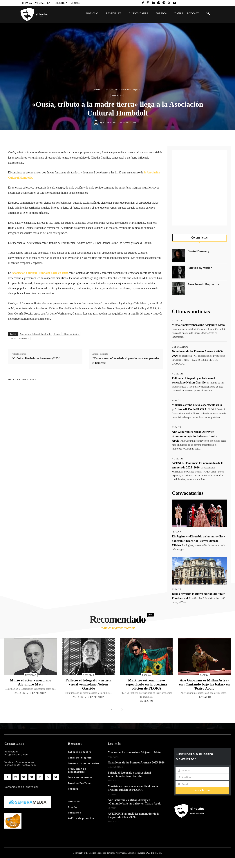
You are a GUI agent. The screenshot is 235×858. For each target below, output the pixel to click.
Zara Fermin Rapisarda (203, 284)
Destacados (180, 347)
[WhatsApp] (124, 137)
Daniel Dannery (198, 251)
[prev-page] (112, 710)
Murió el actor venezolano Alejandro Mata (198, 324)
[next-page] (121, 710)
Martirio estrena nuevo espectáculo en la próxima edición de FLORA (146, 684)
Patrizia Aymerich (200, 267)
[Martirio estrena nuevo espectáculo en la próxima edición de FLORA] (146, 656)
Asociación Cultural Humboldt (35, 334)
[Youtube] (174, 3)
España (177, 400)
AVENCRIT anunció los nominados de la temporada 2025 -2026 (133, 815)
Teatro (12, 338)
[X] (169, 3)
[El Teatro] (97, 122)
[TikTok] (40, 777)
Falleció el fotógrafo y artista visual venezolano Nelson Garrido (88, 684)
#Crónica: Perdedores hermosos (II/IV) (36, 358)
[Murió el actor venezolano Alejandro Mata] (30, 656)
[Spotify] (158, 3)
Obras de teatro (71, 334)
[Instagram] (148, 3)
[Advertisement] (199, 187)
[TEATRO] (34, 14)
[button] (208, 13)
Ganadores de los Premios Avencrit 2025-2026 (136, 762)
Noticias (97, 89)
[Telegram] (164, 3)
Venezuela (24, 338)
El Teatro (109, 123)
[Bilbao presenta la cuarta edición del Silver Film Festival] (199, 571)
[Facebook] (142, 3)
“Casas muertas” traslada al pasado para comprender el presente (125, 360)
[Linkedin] (153, 3)
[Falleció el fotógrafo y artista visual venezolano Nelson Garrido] (88, 656)
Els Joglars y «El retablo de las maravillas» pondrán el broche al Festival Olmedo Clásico (198, 541)
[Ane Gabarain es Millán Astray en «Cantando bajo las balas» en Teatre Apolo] (204, 656)
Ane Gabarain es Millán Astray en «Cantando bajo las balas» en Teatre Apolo (194, 436)
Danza (57, 334)
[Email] (141, 137)
